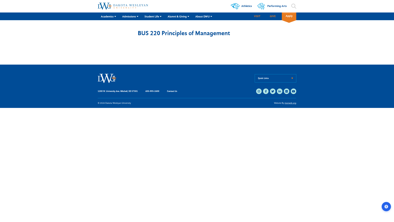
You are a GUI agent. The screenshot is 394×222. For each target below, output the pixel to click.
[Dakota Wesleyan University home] (123, 6)
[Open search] (293, 6)
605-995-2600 (152, 91)
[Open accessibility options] (386, 206)
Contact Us (172, 91)
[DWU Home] (107, 78)
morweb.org (290, 103)
